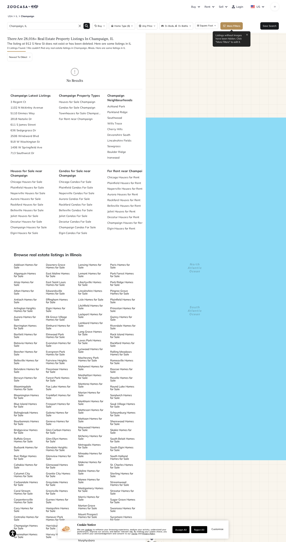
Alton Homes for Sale (24, 292)
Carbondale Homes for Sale (26, 483)
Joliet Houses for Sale (24, 216)
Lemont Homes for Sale (89, 275)
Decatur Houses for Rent (123, 217)
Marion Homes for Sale (89, 394)
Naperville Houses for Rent (124, 188)
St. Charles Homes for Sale (121, 466)
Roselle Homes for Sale (121, 379)
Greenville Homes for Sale (57, 492)
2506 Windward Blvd (25, 136)
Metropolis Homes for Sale (89, 446)
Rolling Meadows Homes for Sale (121, 353)
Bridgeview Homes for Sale (26, 431)
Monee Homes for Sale (89, 481)
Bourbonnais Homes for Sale (26, 423)
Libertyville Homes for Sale (89, 283)
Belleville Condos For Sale (76, 210)
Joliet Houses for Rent (121, 211)
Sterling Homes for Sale (121, 475)
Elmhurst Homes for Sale (58, 327)
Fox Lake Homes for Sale (58, 388)
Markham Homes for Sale (90, 403)
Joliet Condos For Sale (73, 216)
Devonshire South (118, 134)
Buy (193, 6)
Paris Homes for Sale (120, 266)
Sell (221, 6)
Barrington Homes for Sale (25, 327)
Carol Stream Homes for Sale (23, 492)
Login (239, 6)
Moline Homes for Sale (89, 472)
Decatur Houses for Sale (26, 221)
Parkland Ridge (117, 112)
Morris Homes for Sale (88, 498)
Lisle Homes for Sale (90, 299)
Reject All (199, 529)
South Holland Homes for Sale (119, 457)
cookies (88, 529)
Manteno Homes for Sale (90, 385)
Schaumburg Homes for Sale (122, 414)
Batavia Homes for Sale (25, 344)
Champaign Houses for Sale (29, 227)
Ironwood (113, 157)
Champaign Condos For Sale (77, 227)
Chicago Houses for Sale (26, 181)
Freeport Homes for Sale (58, 405)
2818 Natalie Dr (21, 119)
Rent (207, 6)
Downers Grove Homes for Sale (55, 266)
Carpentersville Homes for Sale (23, 501)
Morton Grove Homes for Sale (87, 507)
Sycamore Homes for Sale (121, 518)
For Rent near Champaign (76, 119)
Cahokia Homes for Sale (25, 466)
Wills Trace (114, 123)
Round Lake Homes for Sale (122, 388)
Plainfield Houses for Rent (124, 183)
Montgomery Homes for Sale (90, 489)
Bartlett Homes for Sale (25, 336)
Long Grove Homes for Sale (90, 333)
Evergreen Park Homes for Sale (55, 353)
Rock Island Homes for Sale (122, 336)
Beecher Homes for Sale (25, 353)
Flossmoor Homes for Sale (57, 370)
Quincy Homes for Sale (121, 318)
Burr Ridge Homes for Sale (25, 457)
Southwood (114, 117)
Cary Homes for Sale (23, 510)
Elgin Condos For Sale (73, 233)
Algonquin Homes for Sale (25, 275)
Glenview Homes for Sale (58, 457)
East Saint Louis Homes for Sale (56, 283)
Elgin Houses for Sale (24, 233)
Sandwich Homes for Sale (121, 396)
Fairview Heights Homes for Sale (56, 362)
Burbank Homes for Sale (26, 449)
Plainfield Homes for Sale (122, 301)
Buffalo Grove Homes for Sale (23, 440)
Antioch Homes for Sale (25, 301)
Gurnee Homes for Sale (57, 501)
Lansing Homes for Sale (89, 266)
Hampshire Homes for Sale (57, 510)
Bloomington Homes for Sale (26, 396)
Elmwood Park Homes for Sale (55, 336)
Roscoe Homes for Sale (121, 370)
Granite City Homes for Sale (58, 475)
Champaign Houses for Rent (125, 222)
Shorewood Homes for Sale (122, 423)
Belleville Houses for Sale (27, 210)
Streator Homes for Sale (122, 492)
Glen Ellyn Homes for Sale (56, 440)
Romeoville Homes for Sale (121, 362)
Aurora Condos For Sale (74, 199)
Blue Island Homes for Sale (25, 405)
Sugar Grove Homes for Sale (122, 501)
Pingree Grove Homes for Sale (119, 292)
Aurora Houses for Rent (122, 194)
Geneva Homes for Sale (57, 423)
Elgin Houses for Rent (121, 228)
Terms (134, 533)
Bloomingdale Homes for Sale (23, 388)
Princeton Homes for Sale (122, 310)
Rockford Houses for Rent (124, 200)
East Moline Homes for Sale (58, 275)
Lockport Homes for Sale (90, 316)
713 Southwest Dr (22, 153)
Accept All (181, 529)
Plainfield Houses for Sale (27, 187)
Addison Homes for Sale (26, 266)
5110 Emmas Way (23, 113)
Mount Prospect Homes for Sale (88, 516)
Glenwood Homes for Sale (57, 466)
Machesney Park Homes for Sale (88, 359)
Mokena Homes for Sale (89, 463)
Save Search (269, 25)
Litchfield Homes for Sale (90, 307)
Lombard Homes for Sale (90, 324)
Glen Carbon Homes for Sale (58, 431)
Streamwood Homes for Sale (119, 483)
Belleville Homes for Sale (26, 362)
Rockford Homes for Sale (122, 344)
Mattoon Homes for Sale (90, 420)
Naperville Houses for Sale (28, 193)
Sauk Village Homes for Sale (122, 405)
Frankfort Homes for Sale (58, 396)
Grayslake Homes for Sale (57, 483)
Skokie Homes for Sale (121, 431)
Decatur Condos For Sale (75, 221)
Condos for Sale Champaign (77, 107)
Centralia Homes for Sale (26, 518)
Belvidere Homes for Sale (26, 370)
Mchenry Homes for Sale (90, 437)
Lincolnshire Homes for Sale (90, 292)
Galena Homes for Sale (57, 414)
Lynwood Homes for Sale (90, 350)
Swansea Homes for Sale (122, 510)
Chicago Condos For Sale (75, 181)
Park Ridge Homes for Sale (121, 283)
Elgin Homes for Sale (55, 310)
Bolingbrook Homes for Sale (26, 414)
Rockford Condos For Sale (75, 204)
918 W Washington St (25, 141)
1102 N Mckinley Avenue (27, 107)
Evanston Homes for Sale (58, 344)
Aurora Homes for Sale (25, 318)
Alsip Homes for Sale (24, 283)
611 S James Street (23, 124)
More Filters (233, 25)
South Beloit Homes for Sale (122, 440)
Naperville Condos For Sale (76, 193)
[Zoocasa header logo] (22, 6)
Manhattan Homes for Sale (89, 376)
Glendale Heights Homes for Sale (56, 449)
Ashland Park (116, 106)
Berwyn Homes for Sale (25, 379)
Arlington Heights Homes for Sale (25, 310)
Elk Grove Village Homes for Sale (56, 318)
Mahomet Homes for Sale (90, 368)
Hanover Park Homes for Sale (55, 518)
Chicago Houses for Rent (123, 177)
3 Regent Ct (18, 102)
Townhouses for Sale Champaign (80, 113)
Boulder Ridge (116, 152)
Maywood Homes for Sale (89, 429)
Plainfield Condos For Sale (76, 187)
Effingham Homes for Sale (57, 301)
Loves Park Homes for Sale (89, 342)
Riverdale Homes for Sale (123, 327)
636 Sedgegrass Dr (23, 130)
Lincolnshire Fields (119, 140)
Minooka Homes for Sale (90, 455)
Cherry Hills (115, 129)
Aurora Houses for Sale (26, 199)
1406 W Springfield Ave (26, 147)
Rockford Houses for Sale (27, 204)
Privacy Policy (148, 533)
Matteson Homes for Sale (90, 411)
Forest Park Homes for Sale (57, 379)
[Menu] (275, 7)
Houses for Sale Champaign (77, 102)
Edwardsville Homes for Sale (55, 292)
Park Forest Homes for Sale (122, 275)
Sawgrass (114, 146)
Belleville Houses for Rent (124, 205)
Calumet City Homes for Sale (23, 475)
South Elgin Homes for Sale (121, 449)
